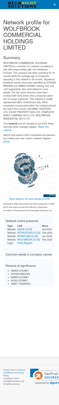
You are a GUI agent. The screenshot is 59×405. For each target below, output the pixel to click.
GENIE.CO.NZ (24, 229)
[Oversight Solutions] (13, 4)
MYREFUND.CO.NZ (27, 236)
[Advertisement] (29, 318)
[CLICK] (46, 198)
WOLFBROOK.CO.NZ (28, 239)
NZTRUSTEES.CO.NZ (28, 232)
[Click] (6, 141)
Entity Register (24, 243)
